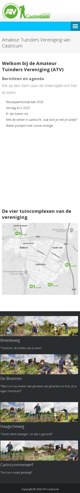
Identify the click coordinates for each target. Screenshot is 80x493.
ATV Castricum (50, 489)
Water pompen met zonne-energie (29, 125)
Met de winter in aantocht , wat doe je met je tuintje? (41, 120)
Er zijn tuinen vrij (17, 114)
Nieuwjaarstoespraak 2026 (24, 102)
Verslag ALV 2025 (18, 108)
